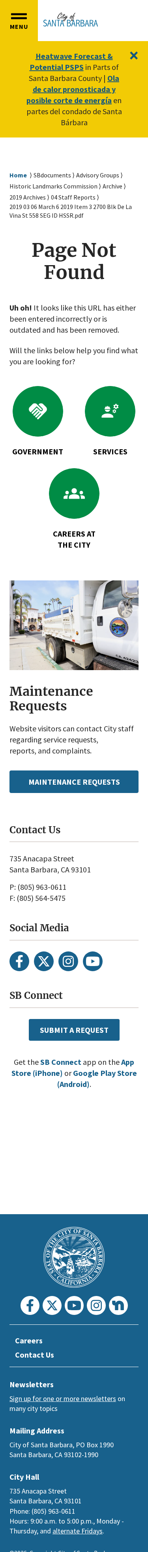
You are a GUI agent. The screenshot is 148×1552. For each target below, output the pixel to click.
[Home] (70, 19)
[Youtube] (93, 961)
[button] (19, 20)
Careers (29, 1340)
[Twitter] (44, 961)
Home (18, 175)
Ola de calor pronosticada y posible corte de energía (72, 89)
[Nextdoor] (118, 1305)
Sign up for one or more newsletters (62, 1398)
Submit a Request (74, 1030)
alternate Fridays (77, 1530)
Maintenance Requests (74, 782)
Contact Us (34, 1355)
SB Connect (60, 1062)
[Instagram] (68, 961)
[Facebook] (19, 961)
